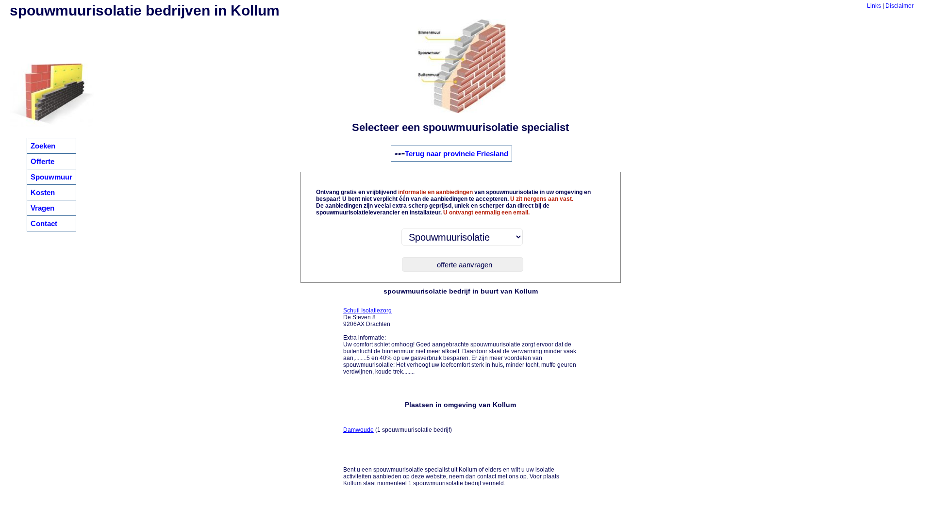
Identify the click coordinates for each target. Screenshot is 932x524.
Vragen (42, 208)
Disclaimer (899, 5)
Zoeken (43, 146)
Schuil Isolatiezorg (367, 310)
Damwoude (358, 429)
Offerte (42, 161)
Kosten (43, 192)
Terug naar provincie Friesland (456, 153)
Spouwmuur (51, 177)
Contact (44, 223)
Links (874, 5)
